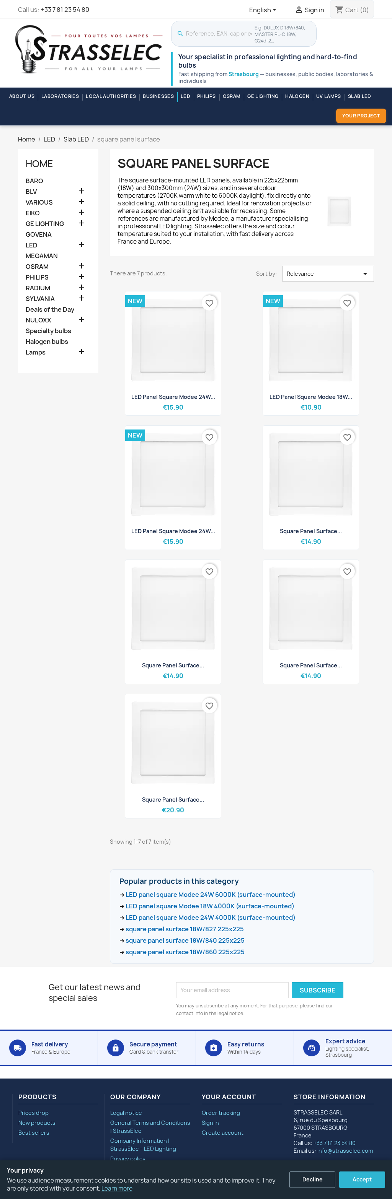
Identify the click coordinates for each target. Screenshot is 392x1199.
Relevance (328, 273)
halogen (297, 96)
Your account (229, 1097)
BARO (34, 181)
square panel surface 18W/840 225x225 (185, 940)
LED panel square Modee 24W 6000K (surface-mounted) (211, 894)
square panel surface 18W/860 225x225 (185, 952)
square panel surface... (311, 531)
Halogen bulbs (47, 342)
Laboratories (60, 96)
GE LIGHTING (262, 96)
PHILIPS (206, 96)
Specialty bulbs (48, 331)
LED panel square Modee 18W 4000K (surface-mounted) (210, 906)
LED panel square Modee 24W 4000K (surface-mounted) (211, 917)
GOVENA (39, 235)
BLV (31, 192)
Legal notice (126, 1112)
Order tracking (221, 1112)
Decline (312, 1179)
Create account (222, 1132)
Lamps (36, 352)
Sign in (210, 1122)
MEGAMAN (42, 256)
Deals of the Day (50, 310)
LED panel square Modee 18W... (311, 396)
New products (37, 1122)
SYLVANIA (40, 299)
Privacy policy (127, 1158)
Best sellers (33, 1132)
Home (39, 163)
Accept (362, 1179)
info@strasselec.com (345, 1150)
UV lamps (328, 96)
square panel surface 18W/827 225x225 (185, 929)
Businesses (158, 96)
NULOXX (38, 320)
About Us (21, 96)
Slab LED (359, 96)
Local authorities (111, 96)
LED (185, 96)
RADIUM (38, 288)
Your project (361, 115)
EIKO (33, 213)
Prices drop (33, 1112)
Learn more (116, 1188)
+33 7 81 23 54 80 (65, 9)
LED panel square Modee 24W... (173, 396)
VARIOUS (39, 202)
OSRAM (232, 96)
